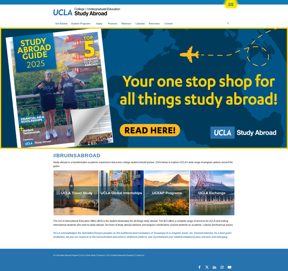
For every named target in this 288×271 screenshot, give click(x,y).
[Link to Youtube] (229, 267)
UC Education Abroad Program (65, 255)
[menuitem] (61, 23)
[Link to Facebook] (199, 267)
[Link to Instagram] (222, 267)
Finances (101, 255)
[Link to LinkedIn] (214, 267)
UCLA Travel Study (88, 255)
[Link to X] (207, 267)
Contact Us (139, 255)
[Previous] (2, 88)
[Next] (285, 88)
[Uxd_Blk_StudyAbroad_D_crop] (94, 12)
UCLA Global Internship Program (120, 255)
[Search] (228, 23)
